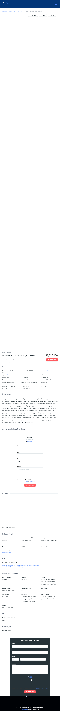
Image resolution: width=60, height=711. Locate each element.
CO (14, 11)
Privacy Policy (32, 481)
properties (29, 441)
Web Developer (24, 709)
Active (26, 375)
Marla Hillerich (29, 437)
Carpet (4, 552)
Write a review (29, 439)
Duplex (10, 11)
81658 (22, 11)
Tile (7, 552)
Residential (4, 11)
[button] (56, 4)
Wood (9, 552)
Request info (52, 359)
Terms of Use (37, 688)
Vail (18, 11)
